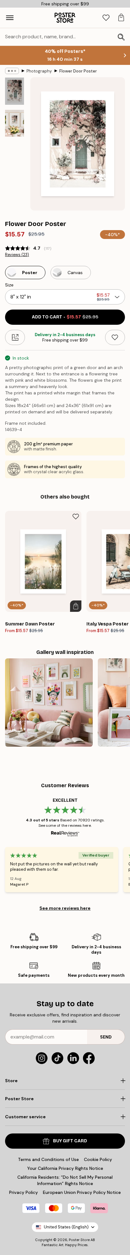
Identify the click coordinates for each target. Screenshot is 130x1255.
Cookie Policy (98, 1159)
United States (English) (66, 1227)
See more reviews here (65, 908)
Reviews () (17, 254)
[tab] (106, 18)
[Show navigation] (10, 18)
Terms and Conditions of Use (48, 1159)
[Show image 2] (14, 123)
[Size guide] (15, 337)
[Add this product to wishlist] (115, 337)
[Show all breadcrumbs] (12, 71)
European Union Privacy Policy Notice (82, 1192)
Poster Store (79, 1240)
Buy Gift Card (70, 1141)
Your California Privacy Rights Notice (65, 1168)
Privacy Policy (23, 1192)
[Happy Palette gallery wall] (49, 702)
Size (9, 285)
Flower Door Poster (78, 71)
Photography (39, 71)
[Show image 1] (14, 91)
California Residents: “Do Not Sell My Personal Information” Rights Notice (65, 1180)
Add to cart (65, 317)
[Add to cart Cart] (75, 606)
